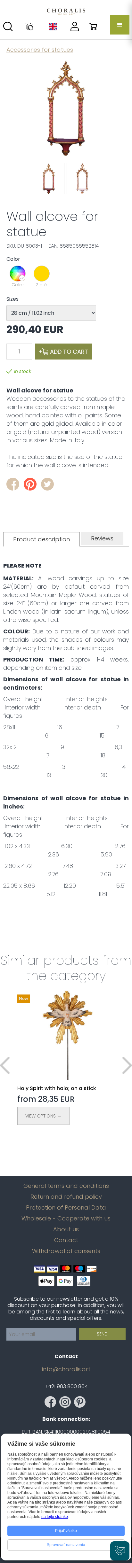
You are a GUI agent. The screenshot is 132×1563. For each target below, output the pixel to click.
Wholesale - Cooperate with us (66, 1218)
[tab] (41, 539)
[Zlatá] (42, 274)
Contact (66, 1240)
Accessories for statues (39, 50)
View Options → (43, 1116)
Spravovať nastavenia (66, 1545)
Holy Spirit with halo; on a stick (56, 1088)
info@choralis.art (66, 1369)
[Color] (18, 274)
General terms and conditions (66, 1186)
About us (66, 1229)
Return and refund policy (66, 1197)
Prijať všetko (66, 1530)
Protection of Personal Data (66, 1207)
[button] (119, 25)
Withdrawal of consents (66, 1251)
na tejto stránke (54, 1516)
